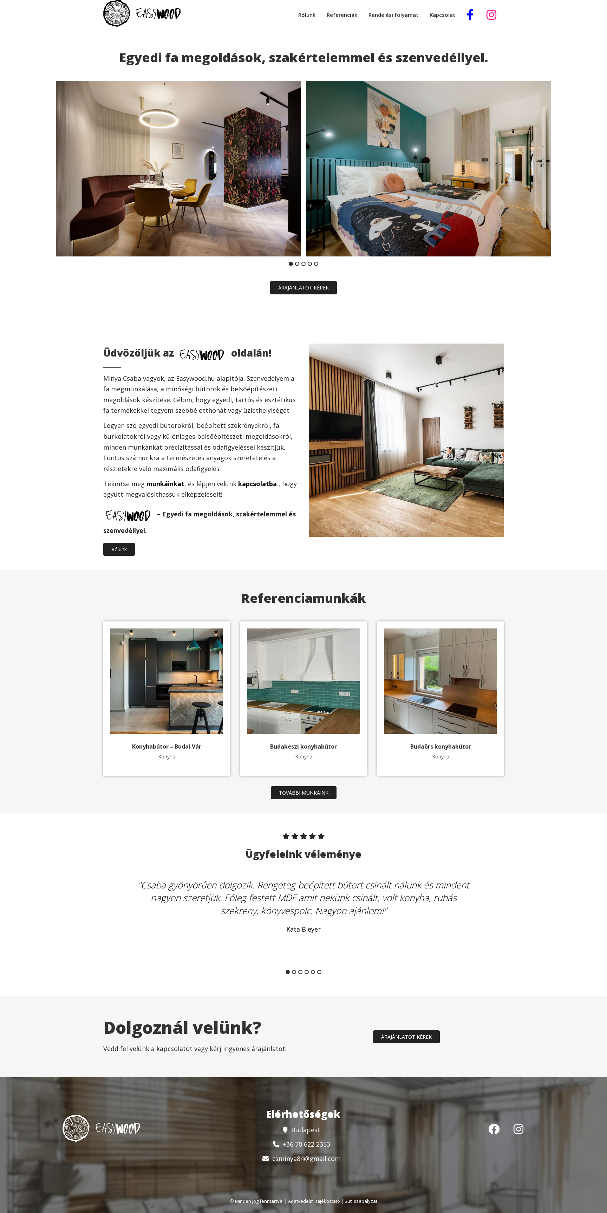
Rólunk (306, 14)
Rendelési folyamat (393, 14)
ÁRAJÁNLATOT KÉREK (303, 287)
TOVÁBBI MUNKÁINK (303, 792)
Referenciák (342, 14)
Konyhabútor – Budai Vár (166, 746)
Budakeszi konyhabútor (303, 746)
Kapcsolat (442, 14)
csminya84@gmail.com (306, 1158)
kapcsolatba (258, 484)
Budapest (305, 1130)
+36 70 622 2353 (306, 1144)
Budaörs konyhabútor (440, 746)
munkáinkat (165, 484)
